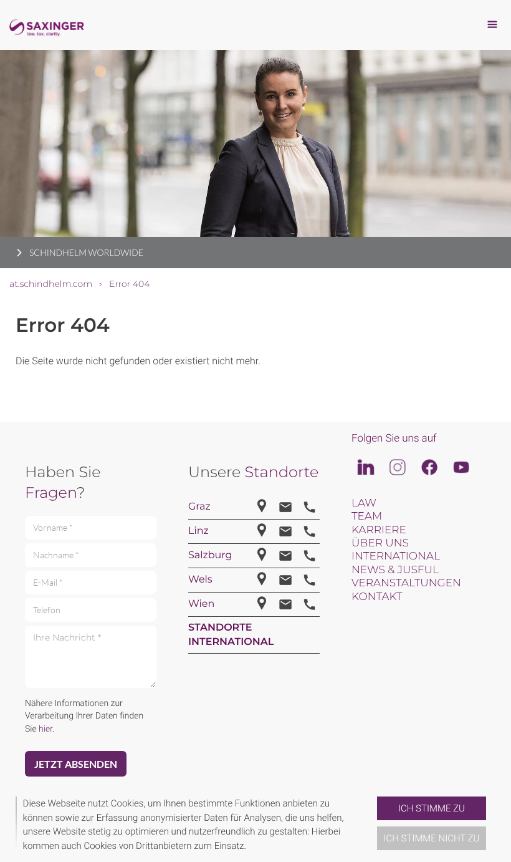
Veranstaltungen (406, 583)
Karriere (378, 530)
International (395, 556)
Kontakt (376, 597)
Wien (201, 604)
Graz (199, 507)
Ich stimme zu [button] (431, 808)
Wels (200, 580)
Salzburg (210, 555)
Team (366, 516)
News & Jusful (395, 570)
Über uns (380, 543)
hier (45, 729)
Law (363, 503)
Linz (198, 531)
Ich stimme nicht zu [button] (432, 838)
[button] (372, 825)
